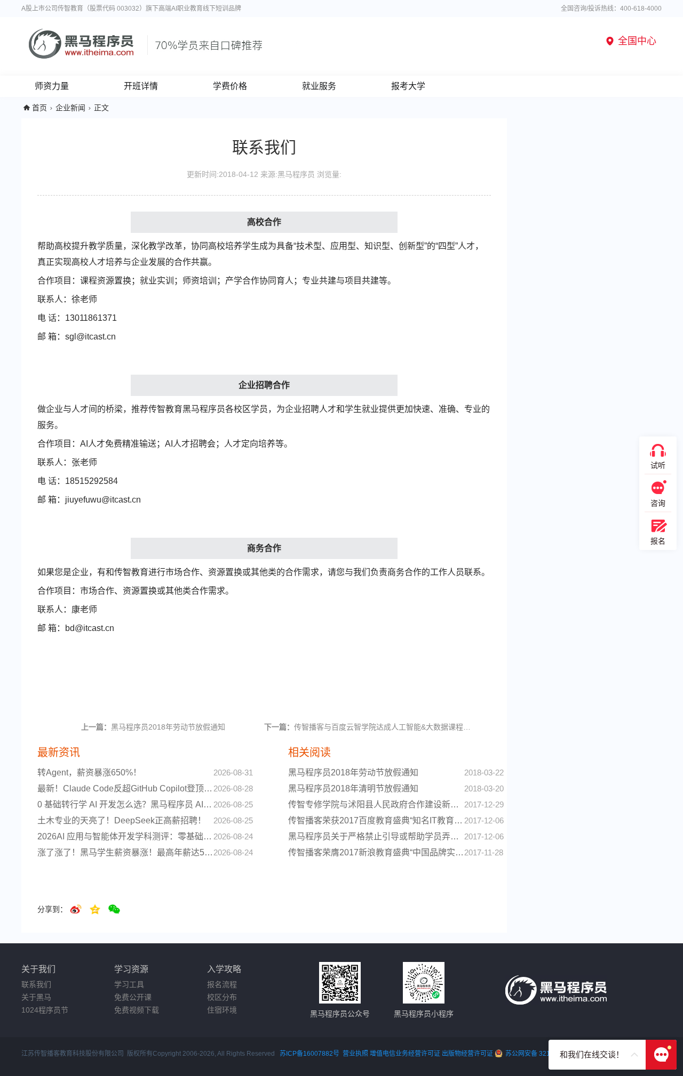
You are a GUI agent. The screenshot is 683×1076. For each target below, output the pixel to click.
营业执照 (355, 1053)
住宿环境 (222, 1010)
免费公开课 (133, 997)
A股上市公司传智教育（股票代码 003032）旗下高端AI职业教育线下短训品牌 (131, 8)
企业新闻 (70, 107)
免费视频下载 (136, 1010)
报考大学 (408, 86)
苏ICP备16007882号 (309, 1053)
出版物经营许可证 (468, 1053)
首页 (39, 107)
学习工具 (129, 984)
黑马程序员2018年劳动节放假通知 (153, 727)
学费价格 (230, 86)
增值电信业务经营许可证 (405, 1053)
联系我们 (36, 984)
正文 (101, 107)
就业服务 (319, 86)
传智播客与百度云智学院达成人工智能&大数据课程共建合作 (370, 727)
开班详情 (141, 86)
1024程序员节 (44, 1010)
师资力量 (52, 86)
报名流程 (222, 984)
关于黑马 (36, 997)
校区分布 (222, 997)
